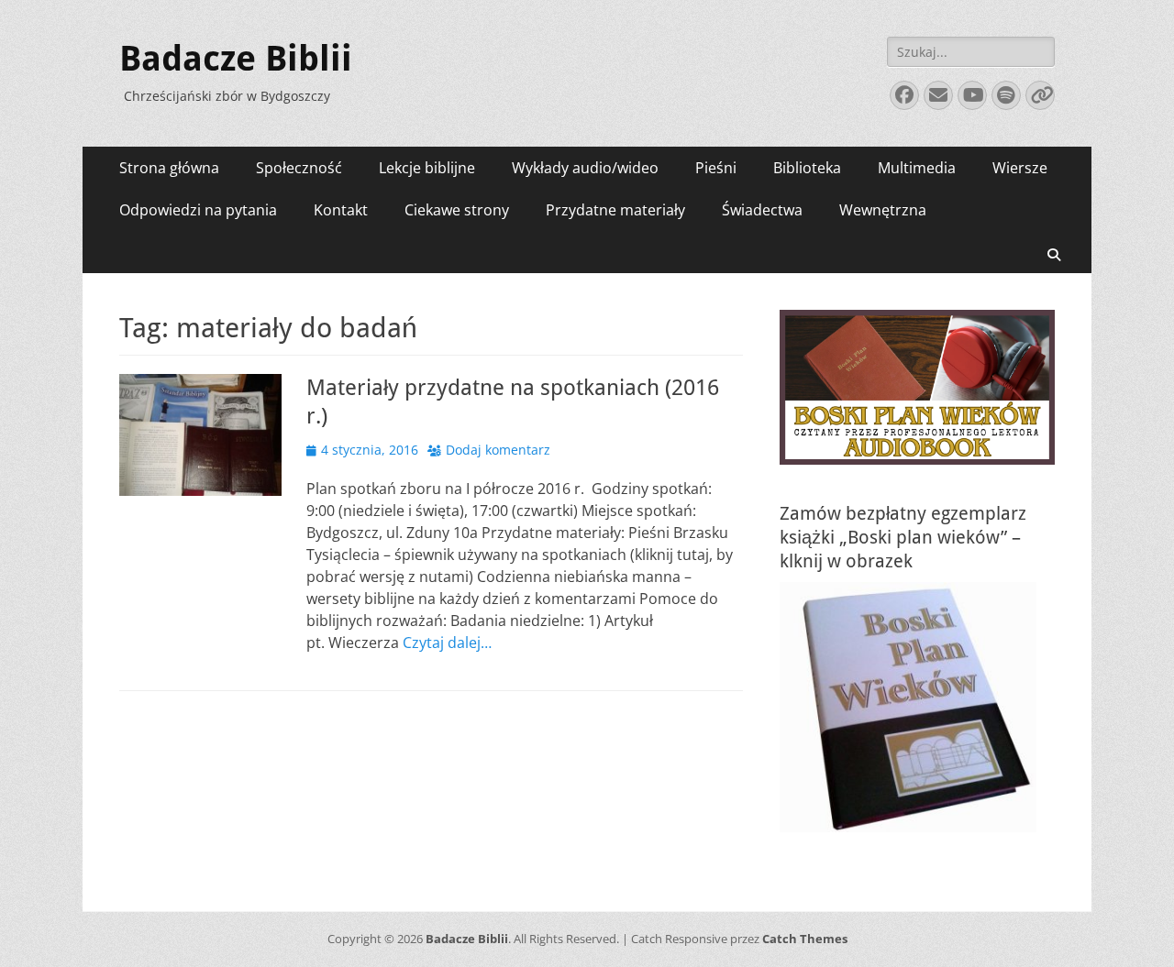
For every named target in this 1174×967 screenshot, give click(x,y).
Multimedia (917, 168)
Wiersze (1019, 168)
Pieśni (716, 168)
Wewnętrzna (882, 210)
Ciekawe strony (456, 210)
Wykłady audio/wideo (585, 168)
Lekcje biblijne (427, 168)
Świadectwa (762, 210)
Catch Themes (804, 938)
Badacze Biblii (235, 58)
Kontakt (341, 210)
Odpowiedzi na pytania (198, 210)
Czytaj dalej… (447, 642)
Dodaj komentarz (498, 449)
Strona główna (169, 168)
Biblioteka (807, 168)
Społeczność (299, 168)
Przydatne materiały (615, 210)
